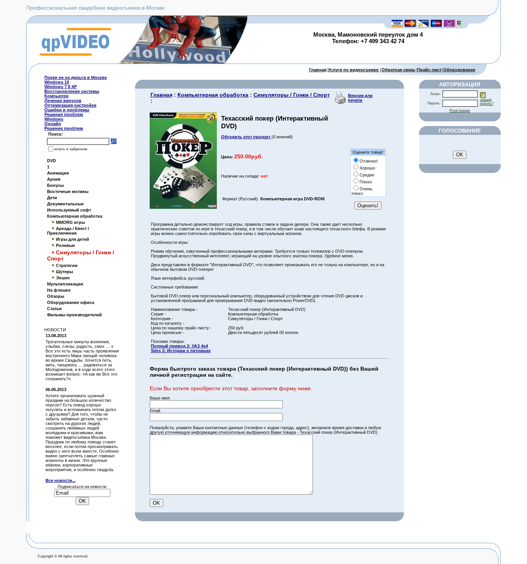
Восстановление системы (71, 91)
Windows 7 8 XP (60, 86)
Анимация (58, 173)
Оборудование (459, 69)
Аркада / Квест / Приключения (68, 230)
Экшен (63, 277)
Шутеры (64, 271)
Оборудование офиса (70, 302)
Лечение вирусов (62, 100)
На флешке (59, 290)
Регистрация (459, 110)
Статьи (54, 308)
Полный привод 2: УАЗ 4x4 (179, 346)
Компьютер (56, 96)
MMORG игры (70, 222)
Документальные (65, 203)
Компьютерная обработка (74, 216)
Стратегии (67, 265)
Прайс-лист (429, 69)
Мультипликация (65, 284)
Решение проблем (63, 114)
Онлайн (52, 123)
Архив (54, 179)
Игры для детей (72, 239)
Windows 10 (56, 82)
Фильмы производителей (74, 314)
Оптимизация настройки (70, 105)
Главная (317, 69)
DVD (51, 160)
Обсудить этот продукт (246, 136)
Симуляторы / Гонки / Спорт (291, 95)
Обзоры (55, 296)
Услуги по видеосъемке (354, 69)
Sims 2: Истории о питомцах (181, 350)
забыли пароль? (486, 102)
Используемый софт (69, 210)
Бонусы (55, 185)
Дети (52, 197)
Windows (53, 119)
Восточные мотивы (67, 191)
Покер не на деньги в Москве (75, 77)
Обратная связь (398, 69)
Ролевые (65, 245)
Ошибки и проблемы (66, 109)
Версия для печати (360, 97)
